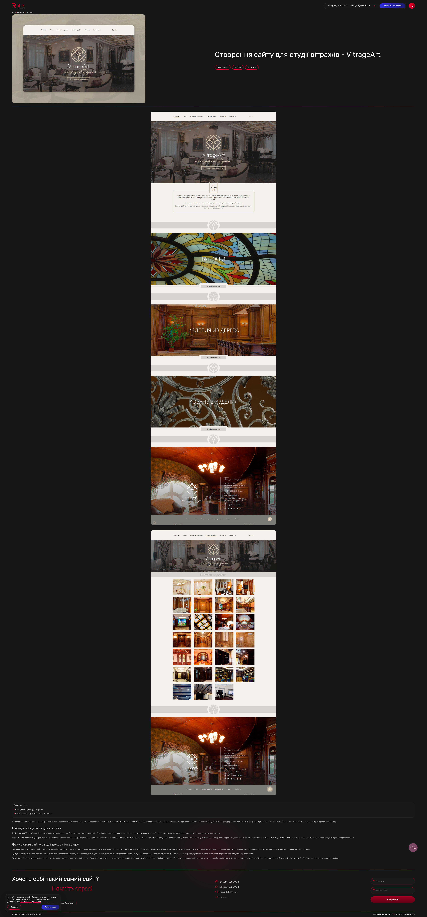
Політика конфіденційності (383, 914)
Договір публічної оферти (405, 914)
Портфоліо (21, 12)
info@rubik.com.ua (228, 892)
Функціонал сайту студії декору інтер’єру (33, 813)
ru (375, 6)
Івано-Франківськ (67, 903)
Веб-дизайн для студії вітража (29, 810)
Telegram (223, 897)
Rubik (14, 12)
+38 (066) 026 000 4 (337, 5)
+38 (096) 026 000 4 (360, 5)
